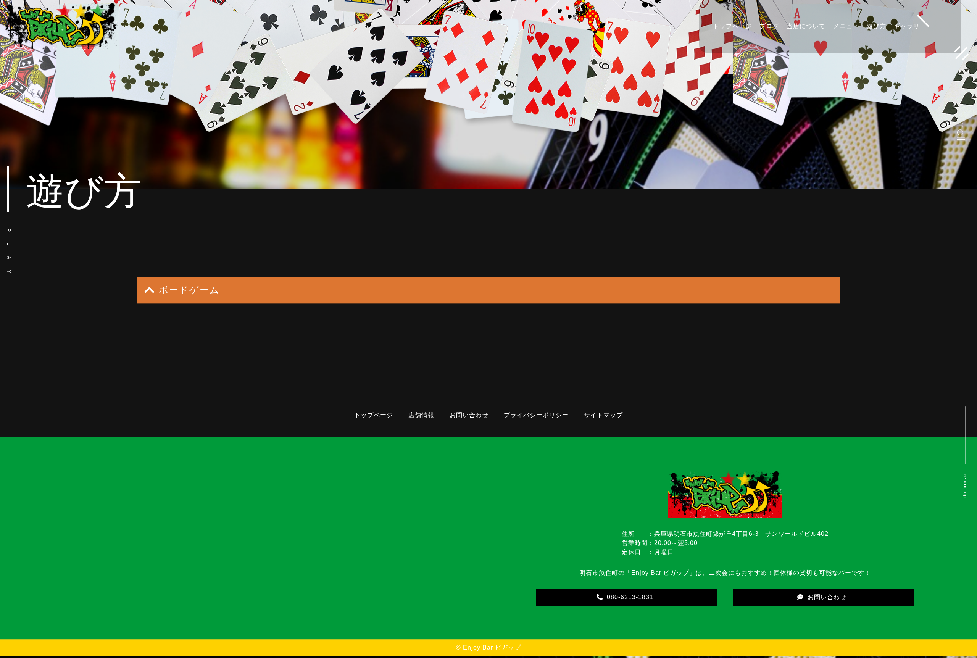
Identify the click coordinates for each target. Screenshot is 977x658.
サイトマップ (603, 416)
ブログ (769, 26)
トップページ (732, 26)
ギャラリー (910, 26)
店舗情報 (421, 416)
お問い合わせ (469, 416)
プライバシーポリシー (536, 416)
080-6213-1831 (630, 598)
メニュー (846, 26)
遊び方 (876, 26)
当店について (806, 26)
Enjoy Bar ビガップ (492, 648)
